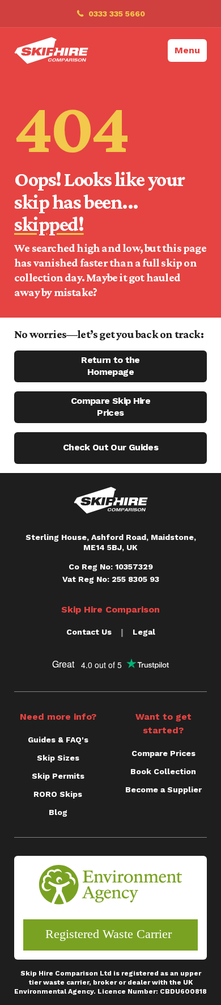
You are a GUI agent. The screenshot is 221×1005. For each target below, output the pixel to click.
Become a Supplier (163, 789)
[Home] (51, 50)
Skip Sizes (58, 757)
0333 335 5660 (116, 13)
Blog (58, 812)
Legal (144, 631)
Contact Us (89, 631)
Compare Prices (163, 753)
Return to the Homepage (110, 365)
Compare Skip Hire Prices (110, 406)
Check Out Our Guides (110, 447)
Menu (187, 50)
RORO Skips (57, 794)
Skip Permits (58, 775)
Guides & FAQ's (58, 739)
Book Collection (163, 771)
